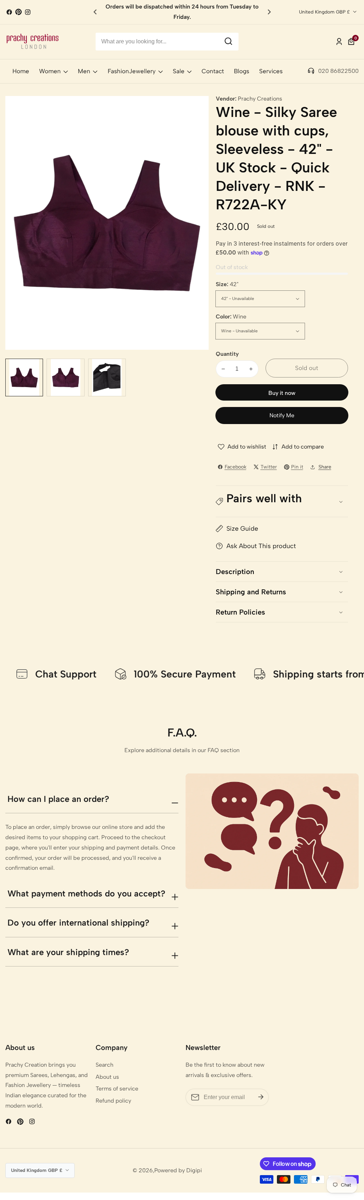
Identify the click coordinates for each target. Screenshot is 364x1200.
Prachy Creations (260, 99)
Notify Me (281, 415)
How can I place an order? (58, 799)
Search (104, 1064)
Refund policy (113, 1100)
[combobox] (167, 41)
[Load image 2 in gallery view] (65, 377)
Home (20, 71)
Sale (178, 71)
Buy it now (281, 393)
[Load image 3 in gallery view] (107, 377)
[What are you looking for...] (228, 41)
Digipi (194, 1170)
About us (107, 1076)
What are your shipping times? (68, 952)
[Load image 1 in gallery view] (24, 377)
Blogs (241, 71)
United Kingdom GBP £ (325, 12)
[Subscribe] (261, 1097)
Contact (213, 71)
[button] (269, 12)
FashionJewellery (132, 71)
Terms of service (117, 1088)
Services (271, 71)
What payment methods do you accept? (86, 893)
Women (50, 71)
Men (84, 71)
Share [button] (324, 467)
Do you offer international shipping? (78, 922)
